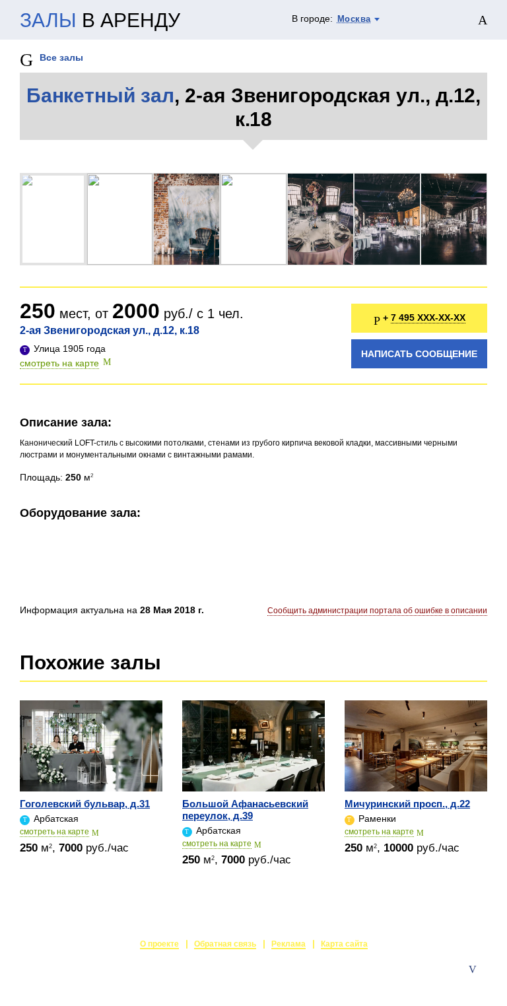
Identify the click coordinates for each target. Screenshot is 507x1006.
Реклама (288, 944)
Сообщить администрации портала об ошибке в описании (377, 610)
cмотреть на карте (54, 831)
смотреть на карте (59, 363)
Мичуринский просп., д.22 (407, 803)
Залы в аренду (456, 983)
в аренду (100, 20)
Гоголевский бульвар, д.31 (85, 803)
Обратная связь (225, 944)
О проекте (159, 944)
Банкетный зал (100, 95)
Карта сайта (344, 944)
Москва (354, 19)
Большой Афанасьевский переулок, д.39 (245, 809)
